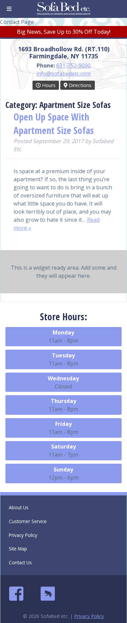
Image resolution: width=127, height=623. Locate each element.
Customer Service (28, 521)
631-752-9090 (73, 65)
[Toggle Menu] (9, 9)
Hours (48, 85)
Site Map (18, 548)
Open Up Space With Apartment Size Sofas (54, 123)
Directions (79, 85)
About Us (18, 507)
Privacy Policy (23, 535)
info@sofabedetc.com (63, 73)
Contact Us (20, 562)
